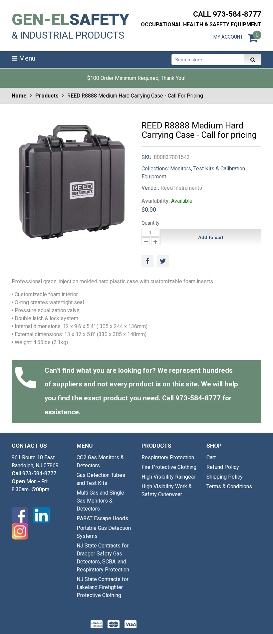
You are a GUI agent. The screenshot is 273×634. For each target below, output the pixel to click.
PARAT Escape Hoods (102, 518)
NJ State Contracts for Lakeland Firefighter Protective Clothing (103, 587)
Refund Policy (222, 467)
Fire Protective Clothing (168, 467)
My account (228, 37)
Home (19, 96)
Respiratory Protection (167, 457)
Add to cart (210, 237)
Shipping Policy (224, 477)
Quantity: (150, 223)
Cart (211, 457)
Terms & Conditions (229, 486)
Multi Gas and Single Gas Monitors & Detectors (100, 501)
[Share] (147, 261)
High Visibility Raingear (168, 477)
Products (47, 96)
